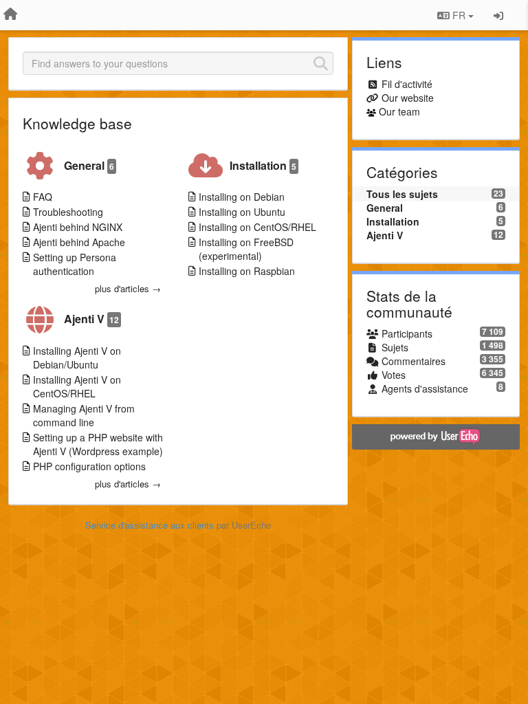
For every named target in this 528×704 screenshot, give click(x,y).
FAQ (42, 197)
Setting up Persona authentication (74, 264)
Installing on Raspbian (247, 271)
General (89, 165)
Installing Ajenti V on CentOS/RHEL (77, 386)
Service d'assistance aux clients (149, 524)
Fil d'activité (407, 84)
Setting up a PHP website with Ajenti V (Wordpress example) (98, 444)
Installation (263, 165)
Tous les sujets (402, 194)
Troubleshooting (68, 212)
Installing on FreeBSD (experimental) (246, 249)
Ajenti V (91, 319)
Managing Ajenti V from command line (84, 415)
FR (459, 15)
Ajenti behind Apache (79, 242)
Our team (399, 111)
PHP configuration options (89, 466)
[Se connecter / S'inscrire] (498, 15)
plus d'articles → (128, 289)
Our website (408, 97)
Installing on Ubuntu (242, 212)
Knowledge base (77, 123)
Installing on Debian (242, 197)
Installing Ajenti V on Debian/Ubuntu (77, 357)
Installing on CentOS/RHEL (257, 227)
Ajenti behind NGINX (77, 227)
